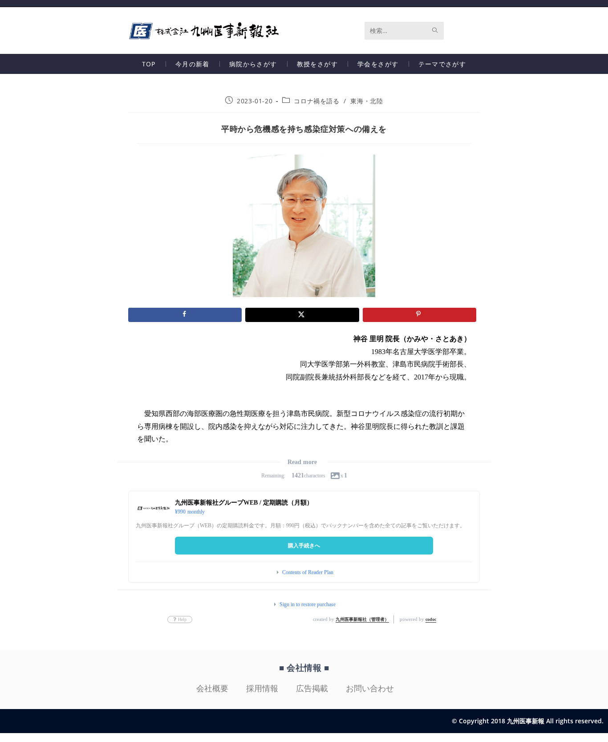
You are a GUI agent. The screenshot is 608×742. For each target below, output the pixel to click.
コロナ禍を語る (316, 101)
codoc (431, 619)
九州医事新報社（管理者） (362, 619)
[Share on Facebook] (185, 315)
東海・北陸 (366, 101)
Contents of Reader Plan (307, 572)
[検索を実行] (435, 31)
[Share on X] (302, 315)
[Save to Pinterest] (419, 315)
